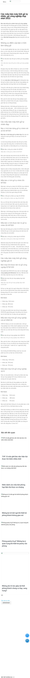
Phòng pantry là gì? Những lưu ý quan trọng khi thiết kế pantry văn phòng (14, 543)
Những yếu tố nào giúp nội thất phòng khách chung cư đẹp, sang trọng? (14, 588)
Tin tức (7, 11)
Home (2, 11)
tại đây (20, 406)
